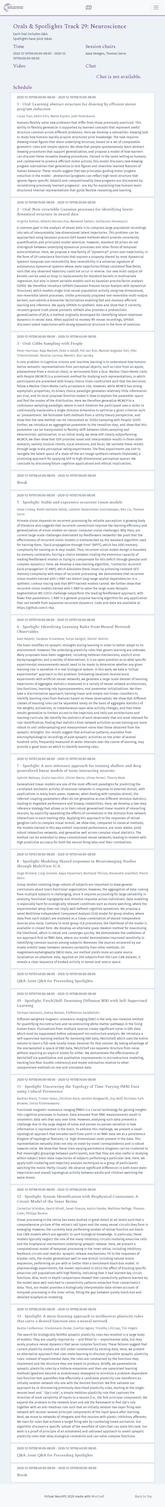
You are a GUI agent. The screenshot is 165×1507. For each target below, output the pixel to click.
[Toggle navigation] (156, 7)
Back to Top (143, 1496)
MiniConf (97, 1496)
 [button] (88, 7)
